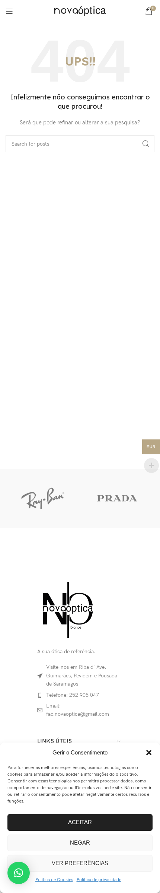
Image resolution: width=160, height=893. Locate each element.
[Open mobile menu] (9, 11)
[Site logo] (80, 10)
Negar (80, 842)
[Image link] (67, 609)
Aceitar (80, 822)
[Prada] (117, 498)
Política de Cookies (54, 880)
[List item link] (80, 695)
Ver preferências (80, 863)
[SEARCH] (145, 143)
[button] (149, 752)
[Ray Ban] (43, 498)
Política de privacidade (99, 880)
